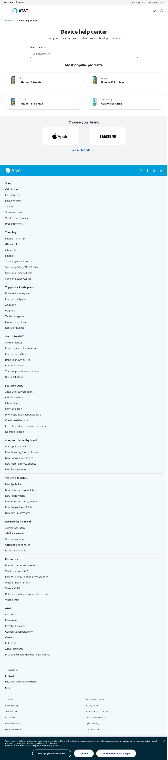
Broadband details (13, 723)
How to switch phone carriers (21, 348)
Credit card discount (16, 420)
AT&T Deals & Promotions (19, 391)
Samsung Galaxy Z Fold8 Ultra (21, 267)
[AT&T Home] (20, 11)
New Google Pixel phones (19, 458)
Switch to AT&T (13, 342)
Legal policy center (13, 729)
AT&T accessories (15, 533)
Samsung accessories (17, 539)
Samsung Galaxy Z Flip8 (18, 278)
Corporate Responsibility (19, 631)
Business (21, 2)
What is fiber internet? (17, 582)
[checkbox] (43, 80)
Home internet (13, 200)
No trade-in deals (14, 431)
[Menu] (6, 11)
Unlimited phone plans (17, 293)
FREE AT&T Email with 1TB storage (21, 681)
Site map (9, 699)
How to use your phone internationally (26, 576)
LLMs (7, 688)
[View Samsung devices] (107, 136)
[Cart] (154, 10)
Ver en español (156, 2)
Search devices (38, 47)
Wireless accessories (16, 218)
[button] (84, 150)
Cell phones (11, 189)
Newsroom (11, 620)
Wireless (9, 21)
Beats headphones (15, 550)
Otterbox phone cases (17, 544)
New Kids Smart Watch (18, 512)
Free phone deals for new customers (25, 426)
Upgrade (10, 310)
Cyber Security (92, 723)
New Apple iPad (13, 484)
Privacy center (92, 705)
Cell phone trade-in (15, 365)
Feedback (9, 676)
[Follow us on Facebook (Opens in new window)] (148, 171)
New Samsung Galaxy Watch (21, 501)
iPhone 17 (10, 255)
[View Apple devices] (60, 136)
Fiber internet (12, 195)
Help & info (11, 643)
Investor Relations (15, 625)
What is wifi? (12, 599)
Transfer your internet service (21, 371)
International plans (15, 299)
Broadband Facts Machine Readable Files (27, 654)
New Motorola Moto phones (20, 463)
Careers (9, 637)
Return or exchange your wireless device (27, 594)
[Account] (161, 11)
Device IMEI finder (15, 377)
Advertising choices (95, 699)
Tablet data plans (14, 316)
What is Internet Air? (16, 571)
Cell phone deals (14, 397)
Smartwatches (13, 212)
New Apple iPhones (15, 446)
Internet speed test (16, 354)
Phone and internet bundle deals (23, 414)
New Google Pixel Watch (18, 507)
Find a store (138, 2)
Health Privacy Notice (95, 717)
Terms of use (11, 711)
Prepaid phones (14, 223)
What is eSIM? (12, 588)
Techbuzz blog (11, 670)
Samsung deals (13, 408)
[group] (84, 183)
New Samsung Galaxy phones (21, 452)
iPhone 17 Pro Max (15, 238)
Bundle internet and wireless (21, 565)
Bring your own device (17, 359)
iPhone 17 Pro (12, 244)
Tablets (9, 206)
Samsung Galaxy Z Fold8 (18, 272)
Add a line (10, 304)
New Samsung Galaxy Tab (19, 490)
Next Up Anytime (14, 327)
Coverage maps (12, 705)
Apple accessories (15, 527)
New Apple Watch (15, 495)
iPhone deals (12, 403)
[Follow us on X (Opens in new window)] (141, 171)
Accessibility (11, 717)
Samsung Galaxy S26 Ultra (19, 261)
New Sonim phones (16, 469)
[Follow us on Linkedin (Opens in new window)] (161, 171)
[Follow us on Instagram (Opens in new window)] (154, 171)
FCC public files (93, 729)
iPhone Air (11, 250)
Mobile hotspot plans (16, 322)
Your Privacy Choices (95, 711)
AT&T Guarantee (14, 648)
